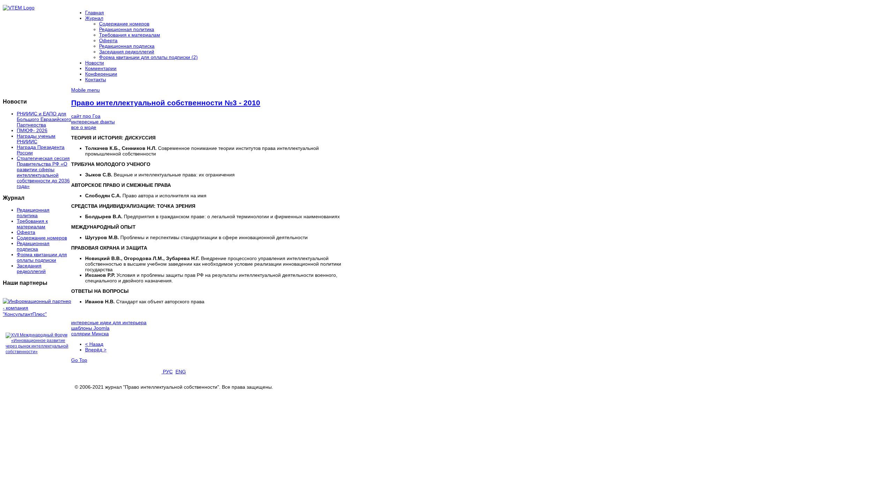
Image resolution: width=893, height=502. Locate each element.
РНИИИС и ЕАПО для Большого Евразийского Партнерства (44, 119)
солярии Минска (90, 333)
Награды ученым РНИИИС (36, 138)
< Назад (94, 344)
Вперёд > (95, 349)
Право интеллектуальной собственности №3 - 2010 (165, 103)
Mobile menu (85, 90)
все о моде (83, 127)
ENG (180, 371)
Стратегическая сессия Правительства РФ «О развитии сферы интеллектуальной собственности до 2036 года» (43, 172)
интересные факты (93, 121)
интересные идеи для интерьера (109, 322)
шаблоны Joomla (90, 328)
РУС (167, 371)
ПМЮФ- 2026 (32, 130)
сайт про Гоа (85, 116)
